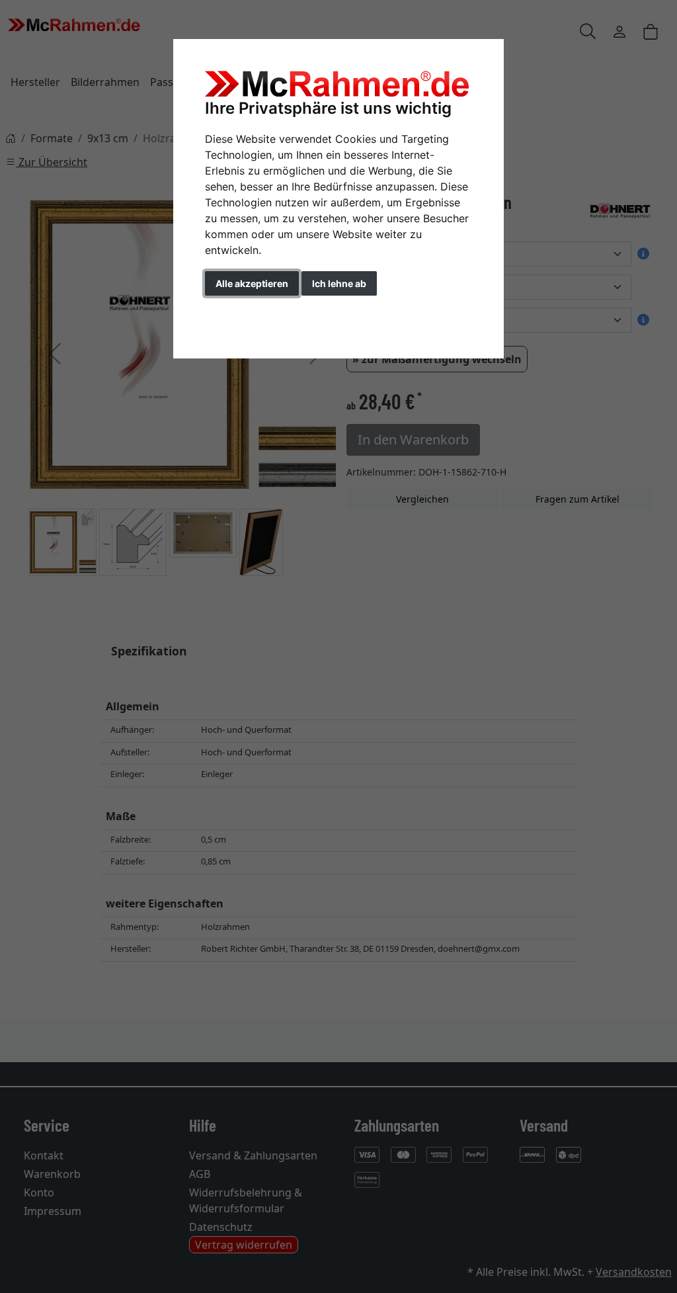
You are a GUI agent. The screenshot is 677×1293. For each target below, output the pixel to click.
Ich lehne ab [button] (339, 283)
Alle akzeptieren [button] (252, 283)
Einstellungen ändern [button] (264, 311)
